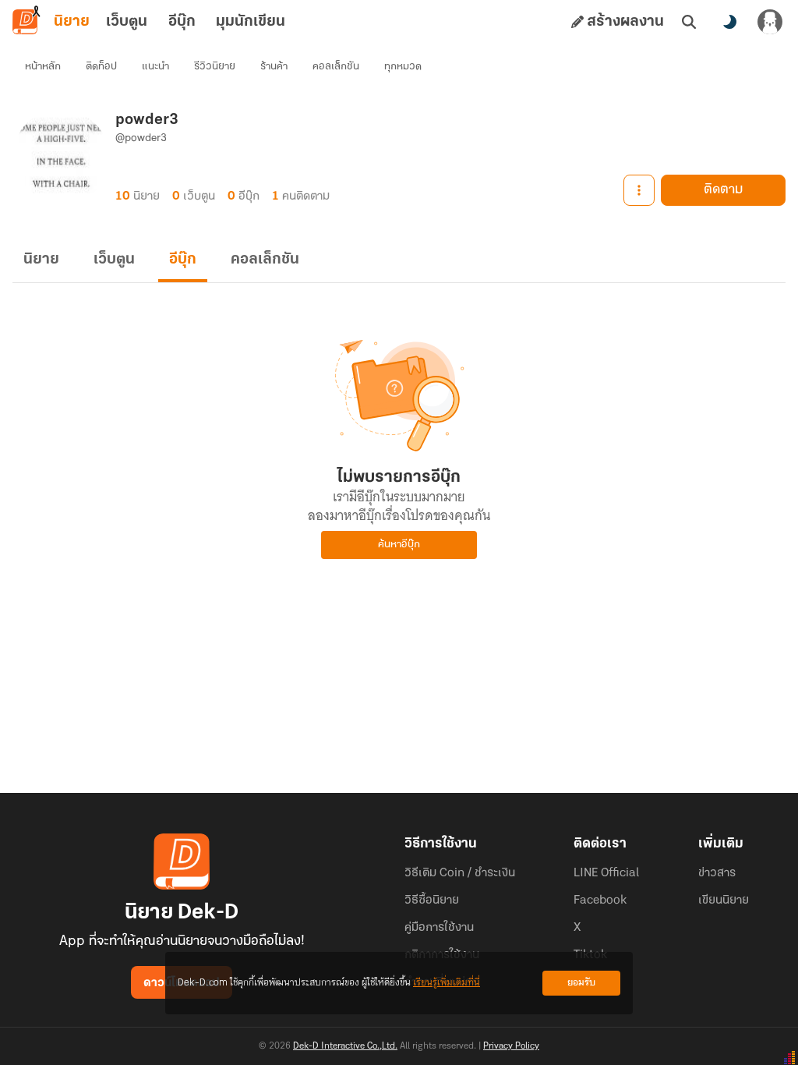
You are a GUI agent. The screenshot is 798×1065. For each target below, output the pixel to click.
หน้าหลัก (43, 67)
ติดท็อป (101, 67)
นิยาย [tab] (72, 22)
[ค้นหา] (688, 21)
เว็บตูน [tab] (126, 22)
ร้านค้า (274, 67)
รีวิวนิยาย (214, 67)
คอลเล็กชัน (335, 67)
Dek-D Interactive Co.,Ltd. (345, 1046)
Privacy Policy (511, 1046)
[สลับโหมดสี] (729, 21)
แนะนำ (155, 67)
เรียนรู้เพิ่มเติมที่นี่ (446, 983)
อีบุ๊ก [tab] (182, 22)
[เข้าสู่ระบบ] (770, 21)
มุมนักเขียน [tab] (250, 22)
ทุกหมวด (403, 67)
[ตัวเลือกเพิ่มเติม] (639, 190)
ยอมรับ (581, 983)
